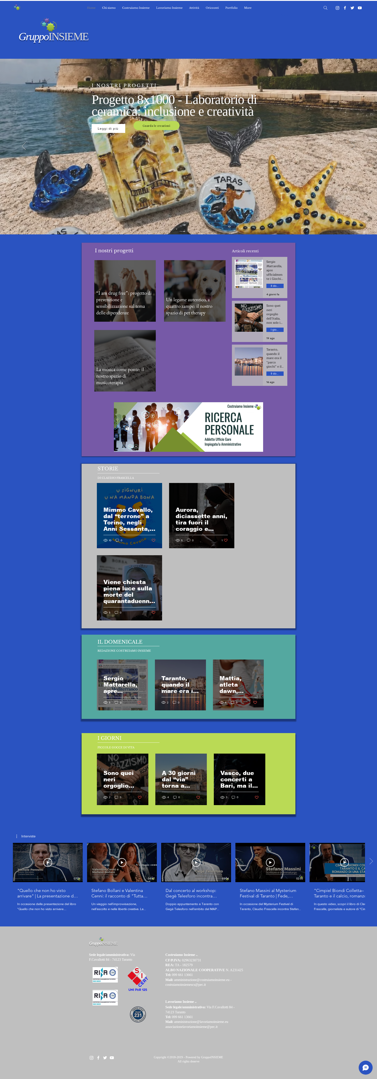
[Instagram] (337, 7)
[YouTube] (359, 7)
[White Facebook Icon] (98, 1057)
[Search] (325, 8)
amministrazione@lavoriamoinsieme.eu (201, 1022)
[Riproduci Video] (47, 862)
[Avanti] (353, 146)
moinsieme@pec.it (205, 1027)
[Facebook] (345, 7)
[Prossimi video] (371, 861)
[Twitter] (352, 7)
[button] (26, 836)
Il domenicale (277, 285)
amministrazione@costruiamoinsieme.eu (202, 980)
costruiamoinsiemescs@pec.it (185, 984)
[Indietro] (24, 146)
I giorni (275, 329)
